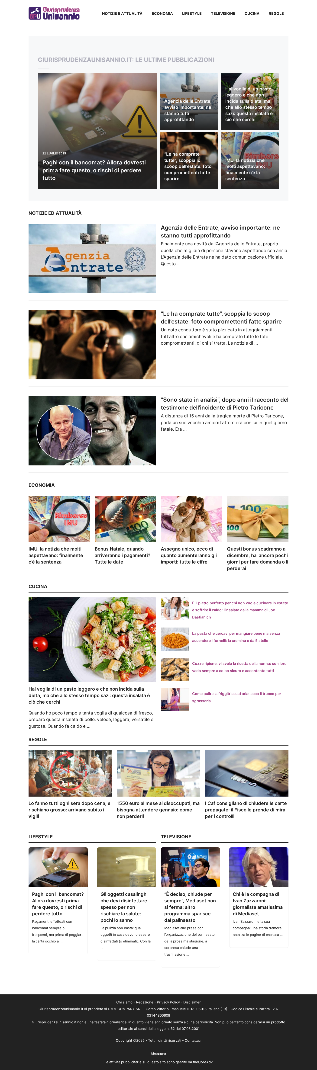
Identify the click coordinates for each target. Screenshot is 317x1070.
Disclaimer (192, 1002)
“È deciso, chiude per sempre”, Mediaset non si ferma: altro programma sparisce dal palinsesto (190, 907)
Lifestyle (192, 13)
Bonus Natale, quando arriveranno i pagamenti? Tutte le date (122, 555)
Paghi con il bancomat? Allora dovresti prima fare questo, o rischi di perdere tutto (94, 170)
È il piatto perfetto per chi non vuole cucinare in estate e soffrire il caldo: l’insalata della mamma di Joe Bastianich (240, 610)
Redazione (144, 1002)
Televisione (223, 13)
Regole (276, 13)
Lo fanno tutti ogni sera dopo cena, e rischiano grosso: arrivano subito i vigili (69, 810)
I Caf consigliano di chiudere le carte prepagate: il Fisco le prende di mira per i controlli (246, 810)
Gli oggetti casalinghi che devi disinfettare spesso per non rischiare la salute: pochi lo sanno (124, 907)
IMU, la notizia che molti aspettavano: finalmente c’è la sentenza (56, 555)
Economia (162, 13)
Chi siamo (124, 1002)
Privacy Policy (168, 1002)
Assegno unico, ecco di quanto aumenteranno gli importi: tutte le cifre (189, 555)
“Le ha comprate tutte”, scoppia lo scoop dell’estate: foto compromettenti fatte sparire (188, 166)
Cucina (252, 13)
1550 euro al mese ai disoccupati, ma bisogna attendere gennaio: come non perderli (158, 810)
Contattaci (193, 1040)
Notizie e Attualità (122, 13)
